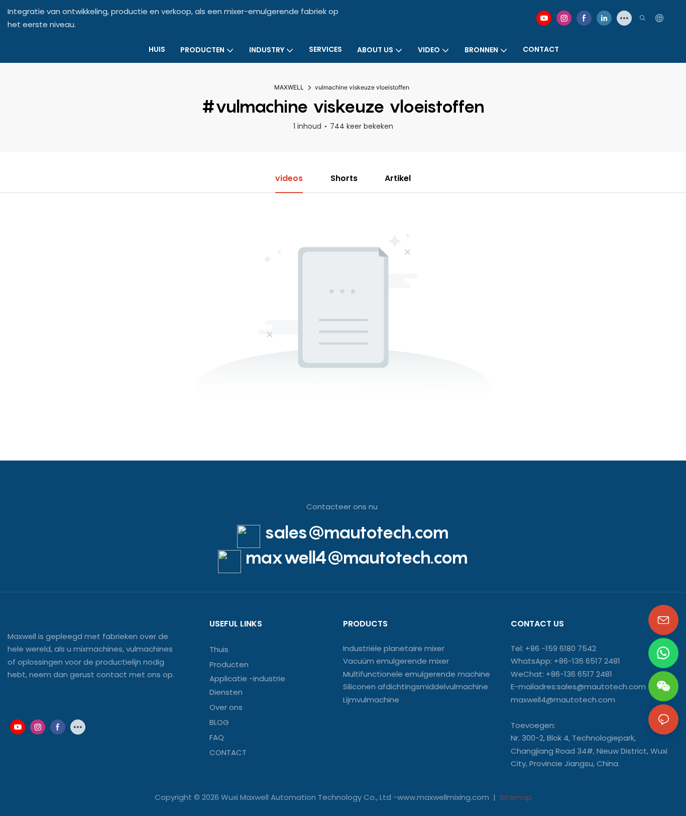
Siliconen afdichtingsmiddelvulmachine (415, 686)
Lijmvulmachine (371, 699)
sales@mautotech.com (356, 532)
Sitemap (515, 797)
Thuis (218, 649)
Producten (229, 664)
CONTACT (229, 752)
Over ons (226, 707)
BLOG (219, 722)
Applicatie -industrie (247, 678)
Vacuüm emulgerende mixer (396, 661)
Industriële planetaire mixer (393, 648)
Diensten (226, 692)
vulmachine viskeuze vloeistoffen (362, 87)
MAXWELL (289, 87)
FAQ (216, 737)
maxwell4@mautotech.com (356, 557)
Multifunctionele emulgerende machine (416, 674)
